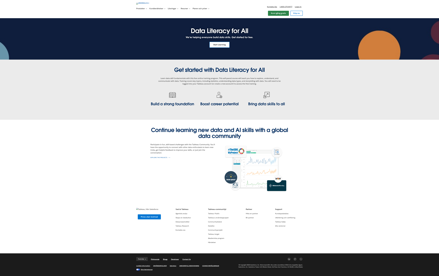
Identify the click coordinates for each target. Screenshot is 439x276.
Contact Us (186, 259)
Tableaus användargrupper (218, 218)
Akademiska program (216, 238)
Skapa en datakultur (183, 218)
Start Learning (219, 44)
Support (278, 209)
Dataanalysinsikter (182, 222)
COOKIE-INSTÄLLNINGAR (210, 266)
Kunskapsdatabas (281, 214)
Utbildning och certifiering (285, 218)
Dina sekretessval (147, 270)
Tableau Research (182, 226)
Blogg (165, 259)
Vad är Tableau (182, 209)
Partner (249, 209)
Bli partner (250, 218)
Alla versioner (280, 226)
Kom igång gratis (278, 13)
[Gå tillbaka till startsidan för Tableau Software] (146, 2)
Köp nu (296, 13)
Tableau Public (213, 214)
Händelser (212, 242)
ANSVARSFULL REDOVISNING (189, 266)
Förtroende (155, 259)
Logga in (298, 7)
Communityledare (215, 222)
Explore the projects (158, 157)
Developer (175, 259)
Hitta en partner (252, 214)
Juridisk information (143, 266)
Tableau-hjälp (280, 222)
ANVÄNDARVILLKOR (160, 266)
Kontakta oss (272, 7)
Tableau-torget (213, 234)
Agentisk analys (181, 214)
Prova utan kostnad (149, 217)
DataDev (211, 226)
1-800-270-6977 (286, 7)
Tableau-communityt (217, 209)
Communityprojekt (215, 230)
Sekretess (173, 266)
